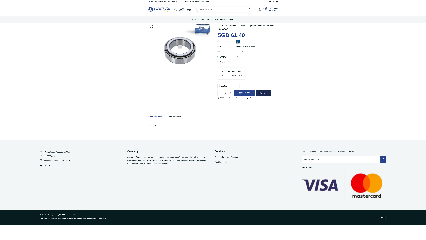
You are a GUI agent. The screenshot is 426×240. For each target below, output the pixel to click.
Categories (205, 19)
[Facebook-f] (270, 1)
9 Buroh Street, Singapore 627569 (196, 1)
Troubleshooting (221, 162)
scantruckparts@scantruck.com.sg (163, 1)
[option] (179, 47)
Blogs (231, 19)
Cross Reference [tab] (155, 117)
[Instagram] (274, 1)
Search (383, 217)
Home (194, 19)
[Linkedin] (277, 1)
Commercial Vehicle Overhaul (226, 157)
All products (220, 19)
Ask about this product (244, 98)
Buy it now (263, 93)
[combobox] (224, 9)
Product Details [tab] (174, 117)
